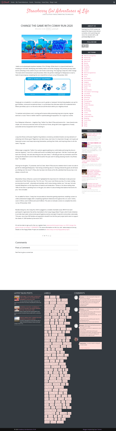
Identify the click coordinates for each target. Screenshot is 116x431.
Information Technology (91, 92)
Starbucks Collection (50, 410)
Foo (64, 341)
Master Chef (66, 378)
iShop (85, 126)
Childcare (86, 69)
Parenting (37, 2)
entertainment (61, 338)
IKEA (61, 361)
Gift (46, 349)
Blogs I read (53, 2)
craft (46, 332)
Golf (49, 349)
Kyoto (61, 375)
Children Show (61, 326)
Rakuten (68, 402)
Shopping (87, 109)
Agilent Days (55, 311)
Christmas (47, 329)
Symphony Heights (50, 413)
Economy (54, 335)
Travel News (87, 114)
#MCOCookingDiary (90, 55)
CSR (50, 332)
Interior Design (56, 367)
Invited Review (49, 370)
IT (63, 370)
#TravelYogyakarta (60, 308)
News (46, 393)
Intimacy (63, 367)
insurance (47, 367)
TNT (46, 416)
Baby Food (55, 317)
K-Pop (65, 372)
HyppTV (52, 361)
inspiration (62, 364)
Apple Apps (53, 314)
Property (57, 402)
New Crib (55, 390)
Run (64, 405)
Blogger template (87, 429)
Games (69, 346)
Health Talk (87, 86)
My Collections (49, 387)
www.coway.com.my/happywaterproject (57, 229)
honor (66, 355)
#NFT (58, 300)
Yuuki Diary (87, 120)
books (52, 320)
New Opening (63, 390)
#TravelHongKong (62, 303)
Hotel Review (88, 90)
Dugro (46, 335)
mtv (67, 384)
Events (31, 2)
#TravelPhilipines (60, 306)
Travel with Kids (88, 116)
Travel (86, 112)
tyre (59, 419)
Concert (86, 71)
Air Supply (66, 311)
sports (69, 407)
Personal (86, 99)
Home (12, 2)
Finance (59, 341)
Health (62, 352)
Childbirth (87, 67)
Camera (47, 323)
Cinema (54, 329)
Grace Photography (50, 352)
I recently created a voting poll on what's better (90, 344)
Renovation (58, 405)
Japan (50, 372)
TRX (56, 419)
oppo (65, 393)
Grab (53, 349)
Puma (63, 402)
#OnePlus (64, 300)
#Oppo (47, 303)
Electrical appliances (90, 73)
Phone (46, 399)
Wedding (86, 118)
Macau (59, 378)
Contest (69, 329)
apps (59, 314)
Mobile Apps (56, 384)
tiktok (69, 413)
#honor (47, 297)
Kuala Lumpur (55, 375)
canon (52, 323)
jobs (61, 372)
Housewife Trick (62, 358)
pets (69, 396)
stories (59, 410)
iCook (85, 122)
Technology (87, 111)
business (61, 320)
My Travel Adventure (22, 2)
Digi (64, 332)
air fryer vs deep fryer (85, 348)
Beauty (86, 63)
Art (63, 314)
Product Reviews (89, 105)
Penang (58, 396)
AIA (61, 311)
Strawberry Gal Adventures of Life (58, 11)
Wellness (53, 422)
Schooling (47, 407)
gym (58, 352)
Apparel (47, 314)
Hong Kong (60, 355)
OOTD (60, 393)
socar (64, 407)
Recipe (86, 107)
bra (56, 320)
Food (85, 76)
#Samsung (87, 57)
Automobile (48, 317)
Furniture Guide (55, 346)
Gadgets (86, 82)
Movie (63, 384)
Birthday (86, 65)
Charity (61, 323)
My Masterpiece (58, 387)
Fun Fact (47, 346)
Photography (88, 101)
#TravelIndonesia (49, 306)
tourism (50, 416)
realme (47, 405)
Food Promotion (57, 343)
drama (68, 332)
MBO (46, 381)
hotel (46, 358)
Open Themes (98, 429)
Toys (55, 416)
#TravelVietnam (49, 308)
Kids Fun (47, 375)
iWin (66, 370)
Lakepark (67, 375)
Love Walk (87, 93)
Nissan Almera (53, 393)
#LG (58, 297)
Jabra (46, 372)
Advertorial (87, 59)
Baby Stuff (87, 61)
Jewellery (55, 372)
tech (57, 413)
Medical (65, 381)
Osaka (46, 396)
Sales (67, 405)
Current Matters (56, 332)
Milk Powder (48, 384)
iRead (85, 124)
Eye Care (47, 341)
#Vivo (68, 308)
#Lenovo (52, 297)
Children (53, 326)
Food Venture (88, 80)
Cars (56, 323)
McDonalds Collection (55, 381)
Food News (87, 78)
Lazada (47, 378)
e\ (50, 335)
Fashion (53, 341)
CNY (58, 329)
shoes (53, 407)
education (61, 335)
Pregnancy (87, 103)
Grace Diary (45, 2)
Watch (63, 419)
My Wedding (87, 95)
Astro (66, 314)
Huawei (47, 361)
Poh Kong (61, 399)
